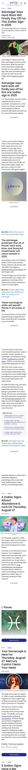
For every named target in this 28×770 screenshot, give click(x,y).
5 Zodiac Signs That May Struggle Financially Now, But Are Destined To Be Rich (14, 422)
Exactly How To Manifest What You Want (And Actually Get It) (14, 428)
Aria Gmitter (5, 514)
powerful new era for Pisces (12, 269)
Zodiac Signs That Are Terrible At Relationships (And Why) (14, 416)
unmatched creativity (13, 399)
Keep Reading (14, 640)
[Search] (21, 3)
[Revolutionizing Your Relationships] (14, 2)
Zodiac (9, 8)
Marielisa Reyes (6, 35)
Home (3, 8)
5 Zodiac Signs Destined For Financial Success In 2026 (13, 433)
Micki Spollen (5, 671)
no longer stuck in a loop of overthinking (12, 716)
